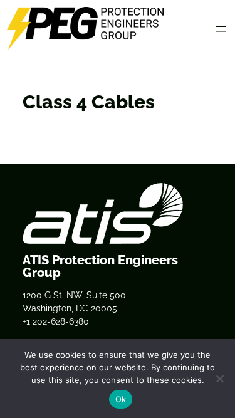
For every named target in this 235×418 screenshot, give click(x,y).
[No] (219, 378)
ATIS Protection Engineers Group (100, 266)
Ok (121, 399)
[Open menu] (220, 28)
